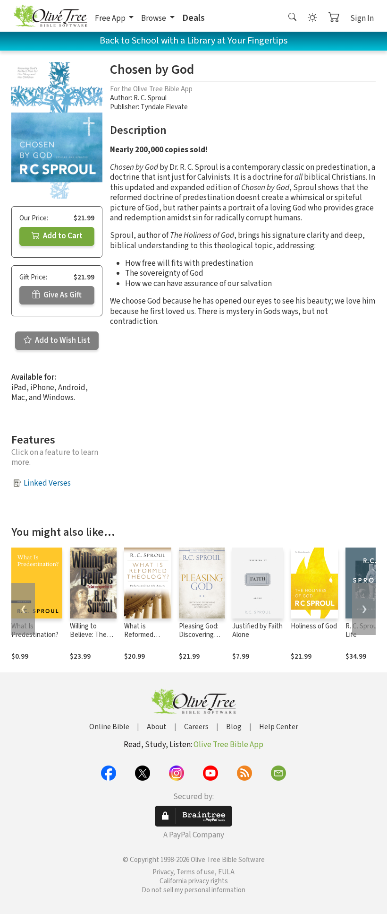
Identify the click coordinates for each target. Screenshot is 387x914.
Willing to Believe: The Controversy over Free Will (89, 639)
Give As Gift (62, 295)
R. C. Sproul (150, 98)
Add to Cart (62, 236)
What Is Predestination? (35, 630)
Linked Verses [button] (47, 483)
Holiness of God (314, 626)
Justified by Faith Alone (257, 630)
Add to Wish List (62, 340)
